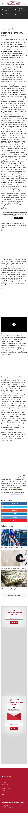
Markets (4, 782)
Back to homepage (6, 500)
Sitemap (4, 792)
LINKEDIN (15, 514)
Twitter (14, 507)
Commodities (5, 784)
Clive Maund (6, 39)
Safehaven (5, 780)
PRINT (14, 521)
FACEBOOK (15, 503)
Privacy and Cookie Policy (8, 807)
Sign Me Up (14, 622)
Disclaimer (22, 806)
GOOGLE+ (15, 510)
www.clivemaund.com (16, 494)
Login (3, 794)
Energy (3, 786)
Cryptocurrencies (6, 788)
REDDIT (15, 517)
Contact (4, 790)
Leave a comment (14, 595)
